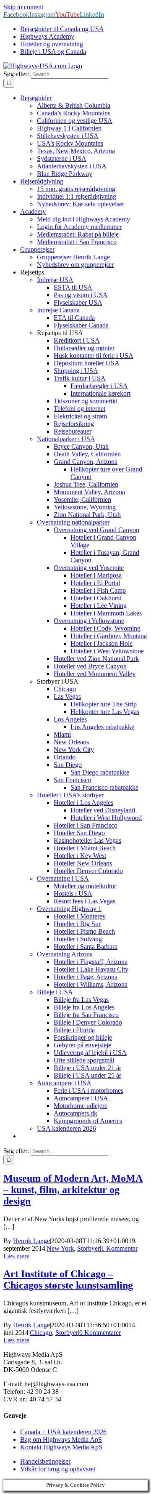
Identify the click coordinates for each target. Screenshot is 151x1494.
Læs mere (16, 1256)
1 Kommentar (119, 1248)
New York (60, 1248)
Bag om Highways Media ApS (61, 1439)
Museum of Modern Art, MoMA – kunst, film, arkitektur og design (73, 1189)
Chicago (41, 1332)
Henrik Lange (31, 1240)
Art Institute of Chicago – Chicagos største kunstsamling (68, 1279)
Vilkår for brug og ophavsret (57, 1469)
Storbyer (88, 1248)
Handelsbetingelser (45, 1461)
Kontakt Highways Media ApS (61, 1447)
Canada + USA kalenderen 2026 (63, 1431)
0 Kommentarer (100, 1332)
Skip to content (23, 7)
